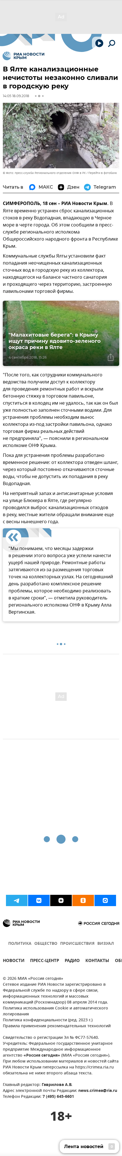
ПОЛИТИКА (19, 944)
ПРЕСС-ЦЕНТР (44, 961)
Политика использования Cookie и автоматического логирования (55, 1011)
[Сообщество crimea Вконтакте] (39, 900)
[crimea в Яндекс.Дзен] (61, 900)
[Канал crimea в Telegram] (17, 900)
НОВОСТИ (13, 961)
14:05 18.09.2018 (16, 96)
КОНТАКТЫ (97, 961)
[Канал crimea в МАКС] (105, 900)
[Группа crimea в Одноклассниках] (83, 900)
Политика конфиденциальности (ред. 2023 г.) (47, 1020)
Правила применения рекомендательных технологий (57, 1026)
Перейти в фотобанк (102, 173)
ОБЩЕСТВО (45, 944)
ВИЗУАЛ (105, 944)
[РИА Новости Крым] (23, 55)
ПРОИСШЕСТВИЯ (77, 944)
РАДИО (72, 961)
